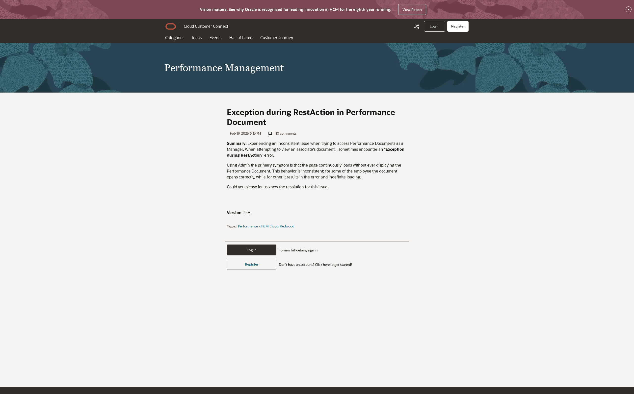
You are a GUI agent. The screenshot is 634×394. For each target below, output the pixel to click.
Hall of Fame (240, 37)
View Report (412, 9)
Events (215, 37)
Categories (174, 37)
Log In (252, 249)
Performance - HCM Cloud (258, 226)
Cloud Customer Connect (206, 26)
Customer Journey (276, 37)
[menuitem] (434, 26)
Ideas (197, 37)
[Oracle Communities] (417, 26)
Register (251, 264)
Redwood (287, 226)
